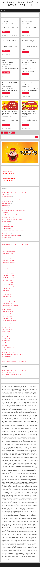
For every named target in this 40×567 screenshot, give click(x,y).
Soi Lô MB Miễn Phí (6, 237)
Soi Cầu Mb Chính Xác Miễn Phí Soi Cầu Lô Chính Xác (12, 223)
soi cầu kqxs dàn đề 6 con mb (8, 258)
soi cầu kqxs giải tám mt (7, 316)
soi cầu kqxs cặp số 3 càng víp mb (9, 264)
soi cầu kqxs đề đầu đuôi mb (8, 279)
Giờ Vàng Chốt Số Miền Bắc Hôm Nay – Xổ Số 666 (11, 199)
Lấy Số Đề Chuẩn (7, 76)
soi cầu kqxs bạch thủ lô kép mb (9, 251)
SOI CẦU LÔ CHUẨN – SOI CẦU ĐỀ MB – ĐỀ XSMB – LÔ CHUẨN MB (15, 244)
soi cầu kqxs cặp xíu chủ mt (8, 311)
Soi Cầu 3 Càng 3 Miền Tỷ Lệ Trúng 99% (10, 35)
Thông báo (4, 239)
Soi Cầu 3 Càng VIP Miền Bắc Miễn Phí (9, 217)
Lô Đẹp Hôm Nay (5, 336)
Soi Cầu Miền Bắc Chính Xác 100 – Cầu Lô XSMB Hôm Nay (13, 230)
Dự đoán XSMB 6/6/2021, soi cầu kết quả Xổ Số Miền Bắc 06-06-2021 (10, 113)
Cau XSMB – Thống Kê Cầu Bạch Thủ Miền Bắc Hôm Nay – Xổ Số (14, 192)
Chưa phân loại (5, 194)
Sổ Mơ (3, 208)
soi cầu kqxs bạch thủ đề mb (8, 249)
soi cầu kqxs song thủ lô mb (8, 265)
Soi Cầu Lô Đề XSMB (26, 35)
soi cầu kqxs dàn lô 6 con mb (8, 273)
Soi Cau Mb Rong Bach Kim (7, 226)
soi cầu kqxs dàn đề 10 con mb (9, 262)
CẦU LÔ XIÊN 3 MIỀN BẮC (8, 282)
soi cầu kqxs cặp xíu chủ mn (8, 292)
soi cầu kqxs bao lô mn (7, 290)
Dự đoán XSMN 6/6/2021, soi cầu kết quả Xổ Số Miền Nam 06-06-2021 (29, 113)
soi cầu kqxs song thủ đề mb (8, 255)
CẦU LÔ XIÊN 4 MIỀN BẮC (8, 284)
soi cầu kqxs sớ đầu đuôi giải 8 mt (9, 320)
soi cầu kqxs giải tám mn (7, 298)
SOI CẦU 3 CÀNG (5, 212)
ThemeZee (26, 565)
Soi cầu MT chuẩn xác (6, 233)
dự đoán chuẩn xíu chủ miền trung (9, 314)
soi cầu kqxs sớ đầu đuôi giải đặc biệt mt (10, 322)
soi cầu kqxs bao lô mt (6, 294)
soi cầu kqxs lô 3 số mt (7, 318)
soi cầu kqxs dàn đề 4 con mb (8, 256)
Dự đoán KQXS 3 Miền (26, 77)
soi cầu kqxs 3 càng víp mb (8, 248)
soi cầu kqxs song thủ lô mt (8, 323)
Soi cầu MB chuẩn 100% (6, 224)
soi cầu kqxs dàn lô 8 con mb (8, 275)
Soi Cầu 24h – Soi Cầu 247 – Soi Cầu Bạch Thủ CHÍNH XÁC (13, 210)
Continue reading (6, 31)
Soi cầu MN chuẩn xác (6, 288)
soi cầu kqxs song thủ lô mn (8, 307)
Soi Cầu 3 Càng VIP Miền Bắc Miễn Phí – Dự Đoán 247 (12, 219)
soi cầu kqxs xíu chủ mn (7, 303)
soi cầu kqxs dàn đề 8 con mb (8, 260)
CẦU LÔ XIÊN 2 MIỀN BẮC (8, 280)
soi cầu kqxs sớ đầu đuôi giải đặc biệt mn (11, 305)
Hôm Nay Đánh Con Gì (7, 54)
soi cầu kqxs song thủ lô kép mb (9, 286)
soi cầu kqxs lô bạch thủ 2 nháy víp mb (10, 270)
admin (12, 23)
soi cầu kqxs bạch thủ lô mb (8, 253)
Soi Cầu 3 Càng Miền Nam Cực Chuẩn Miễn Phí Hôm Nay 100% (14, 215)
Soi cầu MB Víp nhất (6, 228)
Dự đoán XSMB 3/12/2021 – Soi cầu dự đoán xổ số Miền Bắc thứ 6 (29, 62)
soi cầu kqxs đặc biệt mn (7, 296)
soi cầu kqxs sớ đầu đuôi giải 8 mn (9, 301)
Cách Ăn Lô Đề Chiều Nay (27, 55)
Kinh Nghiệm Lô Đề (6, 203)
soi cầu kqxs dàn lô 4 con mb (8, 271)
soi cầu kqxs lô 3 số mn (7, 299)
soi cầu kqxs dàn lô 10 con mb (8, 277)
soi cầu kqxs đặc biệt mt (7, 313)
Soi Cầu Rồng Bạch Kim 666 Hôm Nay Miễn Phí (11, 235)
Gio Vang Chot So (5, 198)
